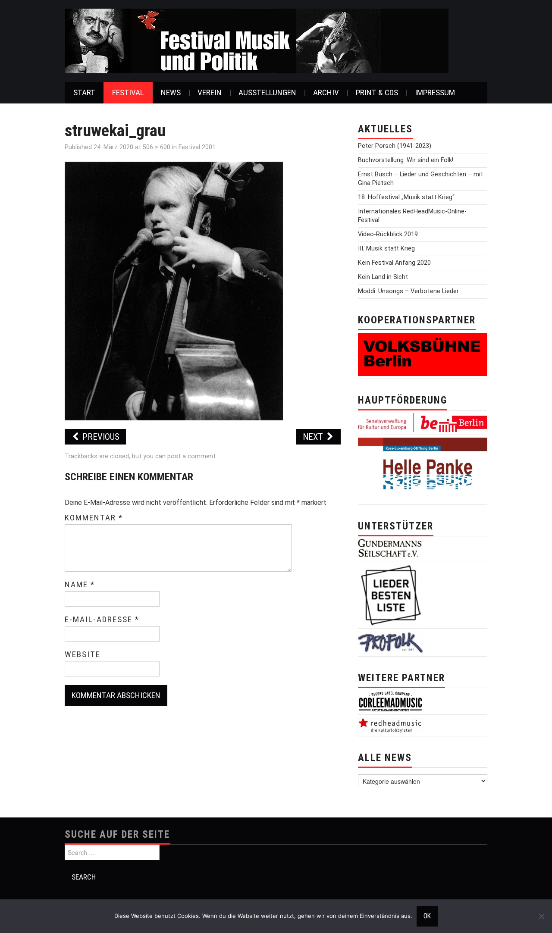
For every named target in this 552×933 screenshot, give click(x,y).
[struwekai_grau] (174, 290)
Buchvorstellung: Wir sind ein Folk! (405, 160)
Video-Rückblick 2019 (388, 234)
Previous (99, 437)
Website (82, 654)
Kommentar (94, 517)
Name (80, 584)
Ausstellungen (267, 92)
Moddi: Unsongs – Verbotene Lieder (408, 291)
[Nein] (541, 916)
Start (84, 92)
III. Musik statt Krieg (386, 248)
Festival (128, 92)
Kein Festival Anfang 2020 (394, 262)
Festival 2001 (197, 147)
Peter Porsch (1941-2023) (394, 146)
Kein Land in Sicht (383, 277)
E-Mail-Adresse (102, 619)
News (171, 92)
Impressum (435, 92)
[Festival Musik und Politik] (256, 40)
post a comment (191, 456)
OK (427, 916)
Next (314, 437)
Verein (210, 92)
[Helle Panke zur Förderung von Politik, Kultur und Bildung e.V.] (422, 469)
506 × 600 (156, 147)
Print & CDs (377, 92)
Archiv (326, 92)
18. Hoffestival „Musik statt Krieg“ (406, 197)
